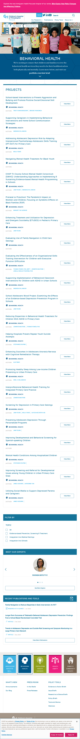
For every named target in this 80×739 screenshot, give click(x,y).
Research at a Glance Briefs (57, 694)
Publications (48, 20)
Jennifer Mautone (37, 269)
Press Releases (32, 691)
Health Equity (55, 667)
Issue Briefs (52, 691)
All (10, 530)
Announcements (11, 687)
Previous (5, 569)
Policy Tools (59, 20)
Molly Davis (17, 151)
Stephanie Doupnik (19, 344)
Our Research (36, 20)
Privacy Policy (19, 721)
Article (10, 621)
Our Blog (9, 691)
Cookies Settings (7, 735)
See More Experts (40, 588)
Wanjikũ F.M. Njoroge (20, 210)
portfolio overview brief (39, 73)
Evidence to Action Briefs (57, 687)
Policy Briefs (52, 698)
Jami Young (17, 190)
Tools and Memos (54, 702)
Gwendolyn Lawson (19, 131)
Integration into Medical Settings (22, 537)
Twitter (43, 15)
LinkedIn (47, 15)
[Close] (77, 721)
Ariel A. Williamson (19, 380)
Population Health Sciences (40, 668)
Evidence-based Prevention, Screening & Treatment (29, 533)
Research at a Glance (16, 608)
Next (74, 569)
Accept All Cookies (57, 735)
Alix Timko (16, 362)
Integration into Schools (18, 541)
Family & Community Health (70, 668)
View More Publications (40, 640)
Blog (39, 15)
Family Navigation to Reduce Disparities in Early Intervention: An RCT (30, 605)
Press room (32, 682)
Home (6, 26)
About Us (68, 20)
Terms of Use (31, 721)
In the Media (31, 687)
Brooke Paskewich (36, 110)
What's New (11, 682)
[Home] (13, 17)
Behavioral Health (16, 107)
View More (67, 104)
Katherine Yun (29, 483)
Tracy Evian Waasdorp (20, 110)
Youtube (50, 15)
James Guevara (18, 483)
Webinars (51, 706)
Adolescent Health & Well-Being (10, 669)
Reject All (71, 735)
